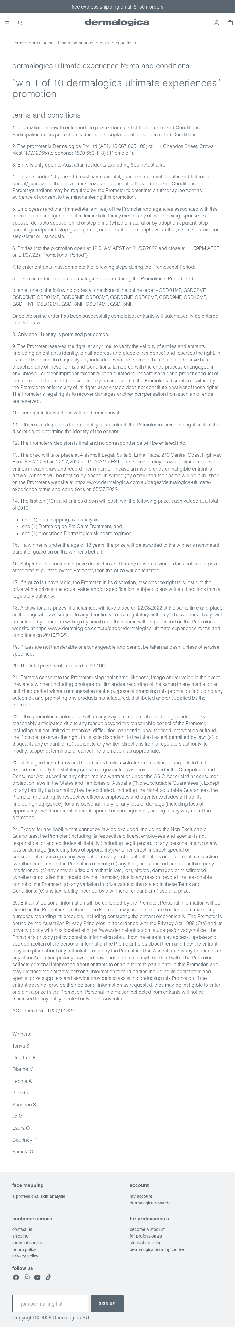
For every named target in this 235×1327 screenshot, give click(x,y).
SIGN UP (107, 1303)
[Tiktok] (48, 1277)
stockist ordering (146, 1242)
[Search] (20, 22)
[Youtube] (37, 1277)
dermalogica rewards (150, 1202)
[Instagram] (26, 1277)
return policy (24, 1249)
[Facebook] (16, 1277)
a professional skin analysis (38, 1195)
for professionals (146, 1236)
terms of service (27, 1242)
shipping (20, 1236)
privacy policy (25, 1255)
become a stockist (147, 1229)
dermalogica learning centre (157, 1249)
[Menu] (7, 23)
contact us (22, 1229)
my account (141, 1195)
